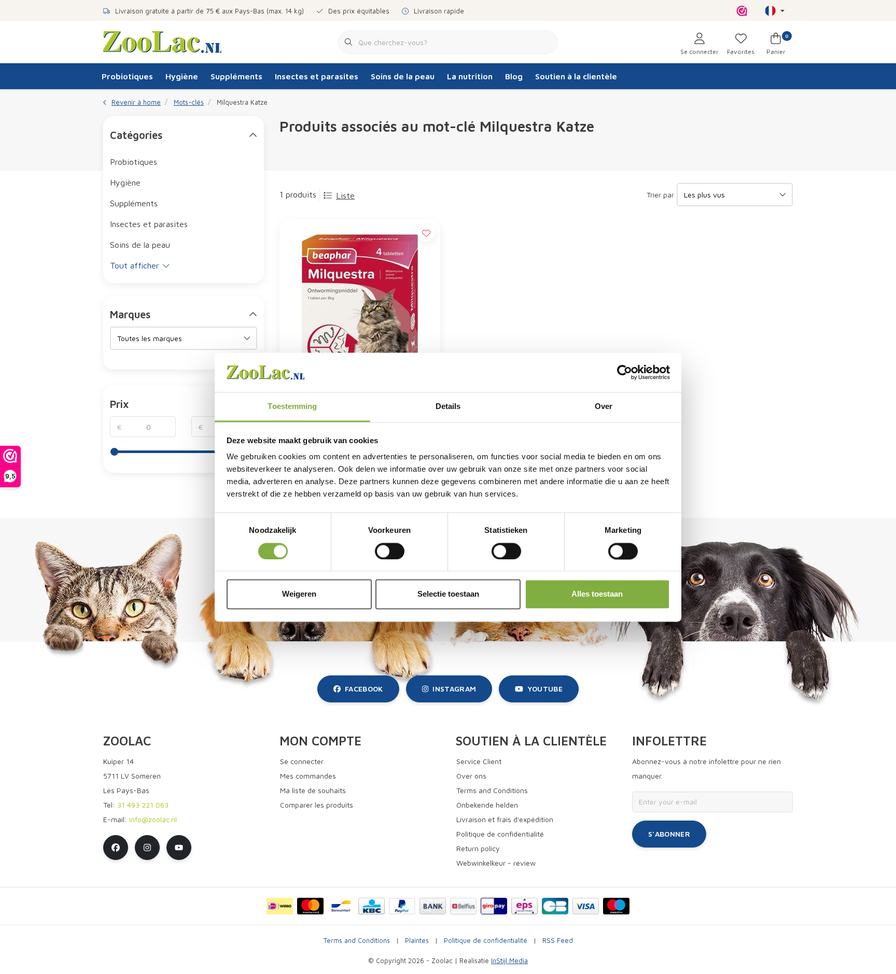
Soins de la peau (403, 76)
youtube (545, 688)
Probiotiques (127, 76)
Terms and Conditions (357, 940)
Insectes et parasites (316, 76)
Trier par (660, 194)
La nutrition (470, 76)
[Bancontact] (341, 906)
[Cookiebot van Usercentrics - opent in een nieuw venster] (624, 372)
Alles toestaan (597, 594)
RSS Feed (557, 940)
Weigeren (299, 594)
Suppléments (236, 76)
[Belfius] (463, 906)
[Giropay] (494, 906)
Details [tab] (448, 406)
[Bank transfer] (432, 906)
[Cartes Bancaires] (555, 906)
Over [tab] (603, 406)
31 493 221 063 (143, 804)
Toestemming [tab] (292, 406)
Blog (514, 76)
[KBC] (371, 906)
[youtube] (178, 847)
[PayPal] (402, 906)
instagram (454, 688)
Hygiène (181, 76)
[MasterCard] (310, 906)
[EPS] (524, 906)
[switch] (389, 551)
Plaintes (417, 940)
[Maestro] (616, 906)
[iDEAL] (280, 906)
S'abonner (669, 833)
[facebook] (115, 847)
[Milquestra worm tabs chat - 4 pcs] (359, 311)
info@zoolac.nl (153, 819)
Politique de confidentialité (485, 940)
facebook (364, 688)
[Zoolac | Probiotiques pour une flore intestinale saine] (162, 41)
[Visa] (585, 906)
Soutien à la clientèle (576, 76)
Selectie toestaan (448, 594)
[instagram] (147, 847)
